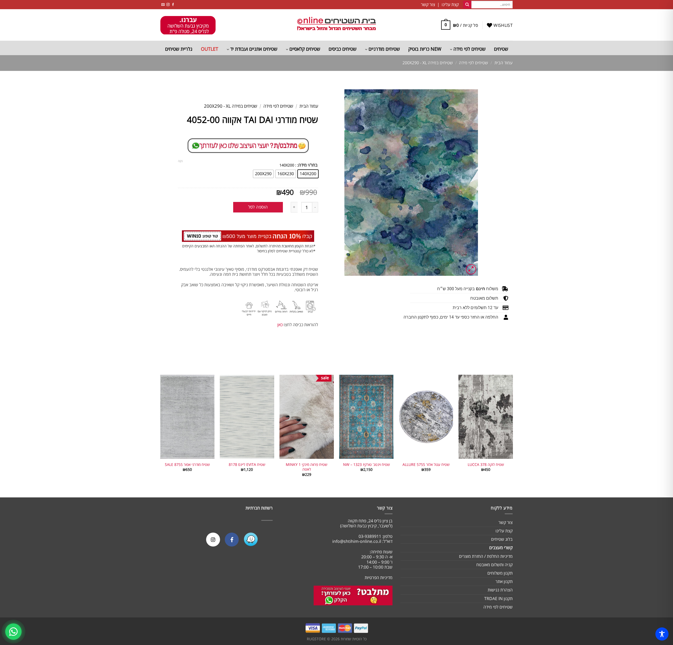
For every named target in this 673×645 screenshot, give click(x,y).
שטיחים (501, 49)
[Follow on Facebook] (173, 4)
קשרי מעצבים (501, 547)
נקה (180, 161)
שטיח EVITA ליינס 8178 (247, 464)
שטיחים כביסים (342, 49)
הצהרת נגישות (500, 590)
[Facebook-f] (232, 540)
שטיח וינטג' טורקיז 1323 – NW (366, 464)
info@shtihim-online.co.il (356, 541)
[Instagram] (213, 540)
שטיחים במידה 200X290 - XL (427, 63)
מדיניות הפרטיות (378, 577)
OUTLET (209, 49)
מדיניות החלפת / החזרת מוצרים (486, 556)
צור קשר (505, 522)
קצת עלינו (504, 531)
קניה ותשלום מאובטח (494, 565)
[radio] (308, 174)
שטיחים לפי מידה (469, 49)
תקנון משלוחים (500, 573)
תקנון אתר (504, 581)
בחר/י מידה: (307, 165)
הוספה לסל (258, 207)
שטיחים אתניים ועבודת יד (253, 49)
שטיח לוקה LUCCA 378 (486, 464)
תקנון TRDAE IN (498, 598)
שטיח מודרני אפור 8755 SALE (187, 464)
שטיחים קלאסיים (304, 49)
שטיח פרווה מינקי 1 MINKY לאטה (306, 467)
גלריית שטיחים (178, 49)
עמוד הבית (503, 63)
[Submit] (467, 5)
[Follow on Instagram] (168, 4)
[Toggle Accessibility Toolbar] (662, 634)
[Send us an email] (163, 4)
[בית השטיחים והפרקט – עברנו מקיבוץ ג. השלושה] (336, 25)
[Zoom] (471, 269)
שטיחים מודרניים (383, 49)
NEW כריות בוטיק (424, 49)
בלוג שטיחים (502, 539)
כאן (280, 324)
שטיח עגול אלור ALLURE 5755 (426, 464)
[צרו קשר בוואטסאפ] (13, 631)
